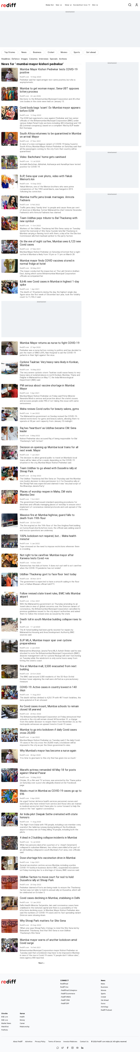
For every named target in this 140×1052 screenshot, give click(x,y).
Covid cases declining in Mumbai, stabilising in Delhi (50, 898)
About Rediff (17, 1042)
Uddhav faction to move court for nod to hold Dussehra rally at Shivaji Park (47, 879)
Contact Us (84, 1042)
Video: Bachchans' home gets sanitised (43, 157)
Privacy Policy (40, 1042)
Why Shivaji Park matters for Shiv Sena (43, 920)
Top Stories (9, 52)
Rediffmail (64, 984)
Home (48, 5)
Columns (33, 59)
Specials (54, 59)
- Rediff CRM (65, 1000)
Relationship (24, 1027)
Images (24, 59)
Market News (6, 1023)
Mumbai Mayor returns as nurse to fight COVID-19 (49, 343)
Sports (77, 52)
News (57, 5)
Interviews (43, 59)
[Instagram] (72, 1048)
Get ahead (91, 52)
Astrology (104, 1007)
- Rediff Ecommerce (67, 994)
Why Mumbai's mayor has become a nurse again (48, 750)
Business (37, 52)
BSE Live (4, 1017)
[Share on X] (63, 1048)
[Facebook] (67, 1048)
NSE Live (4, 1020)
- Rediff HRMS (65, 997)
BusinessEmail (78, 5)
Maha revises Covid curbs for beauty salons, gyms (49, 409)
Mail (52, 5)
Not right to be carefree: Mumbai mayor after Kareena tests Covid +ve (47, 557)
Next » (41, 963)
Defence (16, 59)
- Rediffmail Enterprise (68, 990)
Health (22, 1017)
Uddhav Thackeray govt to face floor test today (48, 574)
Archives (63, 59)
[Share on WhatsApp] (58, 1048)
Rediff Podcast (106, 1010)
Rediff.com (101, 1042)
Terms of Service (54, 1042)
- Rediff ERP (64, 1003)
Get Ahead (105, 1000)
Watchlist (5, 1027)
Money (67, 5)
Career (22, 1023)
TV (89, 5)
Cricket (51, 52)
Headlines (5, 59)
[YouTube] (77, 1048)
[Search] (130, 5)
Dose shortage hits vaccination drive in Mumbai (48, 857)
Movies (64, 52)
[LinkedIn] (82, 1048)
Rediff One (64, 987)
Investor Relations (70, 1042)
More (93, 5)
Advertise (28, 1042)
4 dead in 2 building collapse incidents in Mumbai (48, 837)
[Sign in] (137, 5)
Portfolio (4, 1030)
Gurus (86, 5)
